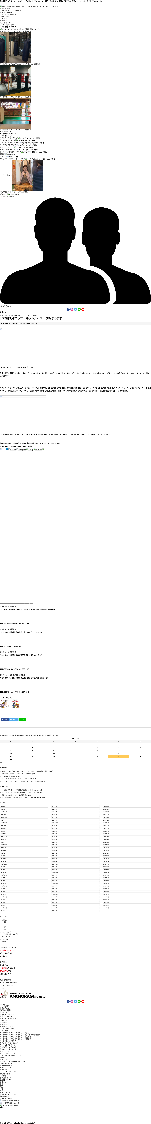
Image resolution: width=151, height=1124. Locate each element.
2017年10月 (4, 875)
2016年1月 (3, 894)
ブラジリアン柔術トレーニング (10, 151)
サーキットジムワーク (7, 140)
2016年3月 (54, 891)
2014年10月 (4, 908)
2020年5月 (106, 847)
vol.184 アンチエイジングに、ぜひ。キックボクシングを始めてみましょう (24, 781)
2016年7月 (3, 889)
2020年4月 (3, 850)
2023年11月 (55, 823)
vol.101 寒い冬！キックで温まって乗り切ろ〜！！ (17, 790)
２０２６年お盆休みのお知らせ (11, 776)
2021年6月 (54, 839)
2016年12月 (55, 883)
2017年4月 (3, 880)
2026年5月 (106, 806)
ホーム (5, 8)
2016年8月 (106, 886)
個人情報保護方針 (6, 1010)
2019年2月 (3, 861)
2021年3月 (54, 842)
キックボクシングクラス (8, 1041)
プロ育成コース (5, 1078)
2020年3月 (54, 850)
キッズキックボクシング (8, 145)
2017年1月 (3, 883)
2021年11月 (4, 836)
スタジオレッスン (6, 1063)
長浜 (4, 922)
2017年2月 (106, 880)
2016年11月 (106, 883)
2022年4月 (106, 831)
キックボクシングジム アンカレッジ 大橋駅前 (15, 1039)
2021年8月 (106, 836)
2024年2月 (106, 820)
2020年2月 (106, 850)
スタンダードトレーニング (9, 138)
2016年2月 (106, 891)
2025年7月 (106, 812)
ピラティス (3, 194)
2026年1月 (54, 809)
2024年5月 (106, 817)
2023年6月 (106, 825)
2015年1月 (3, 905)
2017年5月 (106, 878)
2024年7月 (54, 817)
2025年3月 (54, 814)
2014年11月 (106, 905)
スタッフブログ (6, 932)
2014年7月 (3, 910)
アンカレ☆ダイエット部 (10, 934)
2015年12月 (55, 894)
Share (5, 719)
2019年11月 (55, 853)
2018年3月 (54, 869)
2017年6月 (54, 878)
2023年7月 (54, 825)
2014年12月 (55, 905)
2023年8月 (3, 825)
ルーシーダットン (6, 175)
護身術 (2, 154)
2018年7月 (54, 867)
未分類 (4, 942)
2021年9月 (54, 836)
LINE (23, 719)
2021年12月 (106, 834)
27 (97, 756)
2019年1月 (54, 861)
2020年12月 (4, 845)
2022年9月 (3, 831)
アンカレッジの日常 (7, 24)
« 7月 (1, 762)
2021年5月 (106, 839)
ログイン (3, 988)
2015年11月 (106, 894)
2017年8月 (106, 875)
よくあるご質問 (7, 196)
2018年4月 (3, 869)
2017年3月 (54, 880)
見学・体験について (7, 22)
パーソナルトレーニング (8, 149)
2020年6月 (54, 847)
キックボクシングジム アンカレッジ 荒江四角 (15, 1037)
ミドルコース (4, 1075)
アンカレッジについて (10, 10)
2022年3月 (3, 834)
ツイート (15, 719)
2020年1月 (3, 853)
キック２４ (3, 156)
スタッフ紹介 (4, 16)
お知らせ (19, 323)
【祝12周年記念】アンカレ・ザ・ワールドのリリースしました (19, 779)
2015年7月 (3, 900)
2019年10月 (106, 853)
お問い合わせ (5, 1008)
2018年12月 (106, 861)
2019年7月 (54, 856)
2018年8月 (3, 867)
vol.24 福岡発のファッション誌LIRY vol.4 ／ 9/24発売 (18, 797)
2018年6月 (106, 867)
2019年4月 (54, 858)
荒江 (4, 924)
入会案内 (3, 18)
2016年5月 (106, 889)
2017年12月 (55, 872)
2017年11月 (106, 872)
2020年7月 (3, 847)
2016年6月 (54, 889)
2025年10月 (4, 812)
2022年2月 (54, 834)
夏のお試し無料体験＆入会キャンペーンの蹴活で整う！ (18, 774)
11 (54, 750)
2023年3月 (54, 828)
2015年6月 (54, 900)
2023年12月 (4, 823)
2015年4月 (3, 902)
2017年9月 (54, 875)
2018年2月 (106, 869)
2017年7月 (3, 878)
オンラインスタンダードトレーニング (12, 158)
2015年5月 (106, 900)
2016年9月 (54, 886)
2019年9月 (3, 856)
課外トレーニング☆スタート (10, 795)
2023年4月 (3, 828)
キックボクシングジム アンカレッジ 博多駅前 (15, 1032)
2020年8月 (106, 845)
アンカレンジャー (7, 939)
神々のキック (6, 937)
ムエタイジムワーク (7, 147)
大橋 (24, 323)
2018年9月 (106, 864)
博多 (4, 927)
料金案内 (3, 20)
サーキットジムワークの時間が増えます (45, 735)
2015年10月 (4, 897)
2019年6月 (106, 856)
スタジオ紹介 (4, 1030)
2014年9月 (54, 908)
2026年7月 (54, 806)
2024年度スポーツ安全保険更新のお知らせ (15, 735)
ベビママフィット (5, 192)
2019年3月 (106, 858)
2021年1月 (106, 842)
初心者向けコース (6, 1073)
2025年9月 (54, 812)
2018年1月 (3, 872)
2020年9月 (54, 845)
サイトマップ (4, 1012)
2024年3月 (54, 820)
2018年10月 (55, 864)
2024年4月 (3, 820)
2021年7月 (3, 839)
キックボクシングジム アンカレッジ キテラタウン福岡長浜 (20, 1034)
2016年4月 (3, 891)
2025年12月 (106, 809)
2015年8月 (106, 897)
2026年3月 (3, 809)
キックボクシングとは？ (8, 14)
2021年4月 (3, 842)
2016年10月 (4, 886)
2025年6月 (3, 814)
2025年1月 (106, 814)
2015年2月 (106, 902)
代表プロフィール (6, 12)
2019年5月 (3, 858)
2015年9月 (54, 897)
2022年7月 (54, 831)
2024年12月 (4, 817)
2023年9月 (106, 823)
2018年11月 (4, 864)
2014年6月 (54, 910)
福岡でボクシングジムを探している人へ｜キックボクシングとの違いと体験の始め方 (27, 771)
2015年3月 (54, 902)
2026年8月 (3, 806)
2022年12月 (106, 828)
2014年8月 (106, 908)
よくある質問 (4, 1006)
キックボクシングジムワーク (9, 142)
